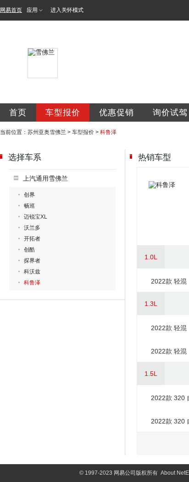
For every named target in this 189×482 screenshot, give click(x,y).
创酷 (29, 249)
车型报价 (62, 112)
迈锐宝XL (35, 217)
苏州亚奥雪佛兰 (47, 132)
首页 (18, 112)
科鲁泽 (32, 282)
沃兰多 (32, 228)
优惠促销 (116, 112)
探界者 (32, 260)
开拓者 (32, 239)
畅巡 (29, 206)
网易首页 (11, 10)
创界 (29, 195)
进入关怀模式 (66, 10)
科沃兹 (32, 271)
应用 (32, 10)
